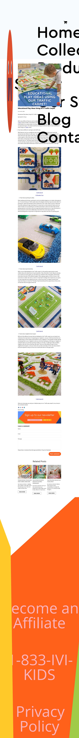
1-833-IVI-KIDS (40, 666)
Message (20, 439)
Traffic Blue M (39, 192)
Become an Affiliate (40, 615)
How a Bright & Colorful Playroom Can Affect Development (38, 481)
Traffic (19, 122)
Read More (22, 491)
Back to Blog (21, 409)
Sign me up (47, 420)
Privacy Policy (40, 718)
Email (19, 434)
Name (19, 429)
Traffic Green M (39, 399)
